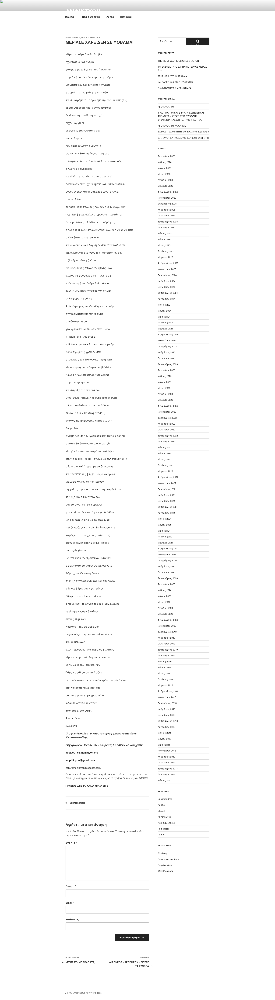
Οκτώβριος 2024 (166, 286)
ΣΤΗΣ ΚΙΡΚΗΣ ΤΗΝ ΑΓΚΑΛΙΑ (172, 76)
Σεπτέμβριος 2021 (168, 506)
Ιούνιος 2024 (164, 310)
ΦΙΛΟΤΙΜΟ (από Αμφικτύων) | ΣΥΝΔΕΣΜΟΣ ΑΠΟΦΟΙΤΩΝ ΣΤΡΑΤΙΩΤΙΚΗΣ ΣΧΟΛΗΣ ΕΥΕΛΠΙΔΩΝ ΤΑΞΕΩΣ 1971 (181, 116)
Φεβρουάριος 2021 (168, 548)
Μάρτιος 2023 (165, 399)
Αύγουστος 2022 (166, 441)
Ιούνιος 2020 (164, 596)
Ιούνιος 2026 (164, 168)
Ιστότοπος (72, 919)
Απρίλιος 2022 (165, 465)
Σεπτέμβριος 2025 (168, 221)
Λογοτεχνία (164, 816)
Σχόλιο (71, 842)
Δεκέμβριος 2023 (167, 346)
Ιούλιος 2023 (165, 376)
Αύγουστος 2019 (166, 655)
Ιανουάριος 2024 (167, 340)
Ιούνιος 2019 (164, 667)
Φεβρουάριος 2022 (168, 477)
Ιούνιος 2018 (164, 738)
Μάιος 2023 (164, 388)
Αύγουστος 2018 (166, 726)
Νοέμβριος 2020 (166, 566)
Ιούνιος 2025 (164, 239)
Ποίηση (161, 834)
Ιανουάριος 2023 (167, 411)
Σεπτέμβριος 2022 (168, 435)
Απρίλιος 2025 (165, 251)
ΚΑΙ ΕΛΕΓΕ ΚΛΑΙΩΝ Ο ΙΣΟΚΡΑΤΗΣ (175, 82)
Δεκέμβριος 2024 (167, 275)
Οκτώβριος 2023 (166, 358)
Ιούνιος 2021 (164, 524)
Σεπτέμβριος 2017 (168, 768)
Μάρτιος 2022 (165, 471)
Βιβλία (69, 16)
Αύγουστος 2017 (166, 774)
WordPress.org (165, 870)
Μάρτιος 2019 (165, 685)
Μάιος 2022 (164, 459)
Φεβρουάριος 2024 (168, 334)
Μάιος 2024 (164, 316)
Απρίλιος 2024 (165, 322)
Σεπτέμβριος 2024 (168, 292)
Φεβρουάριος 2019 (168, 691)
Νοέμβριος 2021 (166, 495)
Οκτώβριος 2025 (166, 215)
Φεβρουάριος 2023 (168, 405)
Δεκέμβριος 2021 (167, 489)
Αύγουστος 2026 (166, 156)
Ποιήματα (126, 16)
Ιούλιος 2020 (165, 590)
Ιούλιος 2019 (165, 661)
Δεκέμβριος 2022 (167, 417)
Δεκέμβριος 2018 (167, 703)
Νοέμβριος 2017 (166, 756)
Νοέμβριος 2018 (166, 709)
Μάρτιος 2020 (165, 613)
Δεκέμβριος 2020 (167, 560)
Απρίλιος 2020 (165, 607)
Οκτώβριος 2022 (166, 429)
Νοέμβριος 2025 (166, 209)
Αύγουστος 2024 (166, 298)
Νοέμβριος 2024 (166, 281)
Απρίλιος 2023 (165, 393)
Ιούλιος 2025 (165, 233)
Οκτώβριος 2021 (166, 500)
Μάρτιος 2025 (165, 257)
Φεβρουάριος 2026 (168, 191)
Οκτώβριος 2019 (166, 643)
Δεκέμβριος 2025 (167, 203)
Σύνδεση (162, 853)
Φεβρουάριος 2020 (168, 619)
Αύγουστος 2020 (166, 584)
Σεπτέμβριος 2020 (168, 578)
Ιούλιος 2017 (165, 780)
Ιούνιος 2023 (164, 382)
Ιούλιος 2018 (165, 732)
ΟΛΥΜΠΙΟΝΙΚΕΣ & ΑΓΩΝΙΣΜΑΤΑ (174, 88)
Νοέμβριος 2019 (166, 637)
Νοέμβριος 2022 (166, 423)
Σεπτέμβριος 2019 (168, 649)
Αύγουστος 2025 (166, 227)
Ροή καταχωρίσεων (168, 859)
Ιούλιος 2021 (165, 518)
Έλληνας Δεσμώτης (198, 131)
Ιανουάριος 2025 (167, 269)
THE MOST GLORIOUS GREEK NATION (178, 60)
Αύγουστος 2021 (166, 512)
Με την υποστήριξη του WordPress (83, 992)
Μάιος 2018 (164, 744)
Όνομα (71, 886)
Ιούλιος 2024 (165, 304)
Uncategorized (77, 803)
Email (70, 902)
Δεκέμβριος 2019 (167, 631)
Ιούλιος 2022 (165, 447)
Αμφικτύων (95, 37)
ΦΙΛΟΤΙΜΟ (196, 119)
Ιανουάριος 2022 (167, 483)
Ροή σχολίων (165, 865)
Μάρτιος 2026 (165, 185)
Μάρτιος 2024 (165, 328)
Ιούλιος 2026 (165, 162)
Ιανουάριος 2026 (167, 197)
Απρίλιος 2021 (165, 536)
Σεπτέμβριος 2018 (168, 720)
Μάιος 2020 (164, 602)
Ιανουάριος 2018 (167, 750)
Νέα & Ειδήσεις (91, 16)
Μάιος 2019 (164, 673)
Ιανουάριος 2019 (167, 697)
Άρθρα (110, 16)
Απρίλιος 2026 (165, 179)
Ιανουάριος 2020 (167, 625)
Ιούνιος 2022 (164, 453)
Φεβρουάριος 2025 (168, 263)
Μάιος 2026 (164, 174)
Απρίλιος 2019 (165, 679)
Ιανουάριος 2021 (167, 554)
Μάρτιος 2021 (165, 542)
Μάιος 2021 (164, 530)
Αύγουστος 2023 (166, 370)
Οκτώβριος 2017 (166, 762)
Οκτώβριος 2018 (166, 714)
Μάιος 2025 (164, 245)
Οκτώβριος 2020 (166, 572)
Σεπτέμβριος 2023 (168, 364)
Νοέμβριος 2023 (166, 352)
